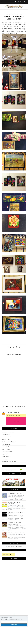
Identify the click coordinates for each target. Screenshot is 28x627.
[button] (14, 618)
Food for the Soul (6, 439)
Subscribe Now (14, 624)
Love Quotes (5, 459)
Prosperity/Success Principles (9, 461)
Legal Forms (5, 454)
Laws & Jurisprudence (7, 451)
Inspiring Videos (6, 449)
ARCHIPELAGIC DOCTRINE (15, 493)
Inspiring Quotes (6, 446)
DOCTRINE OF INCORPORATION (16, 533)
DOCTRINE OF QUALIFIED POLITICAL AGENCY (15, 523)
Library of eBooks (6, 456)
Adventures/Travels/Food (14, 14)
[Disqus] (14, 382)
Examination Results (6, 437)
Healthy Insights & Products (8, 441)
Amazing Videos (6, 434)
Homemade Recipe (6, 444)
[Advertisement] (12, 597)
